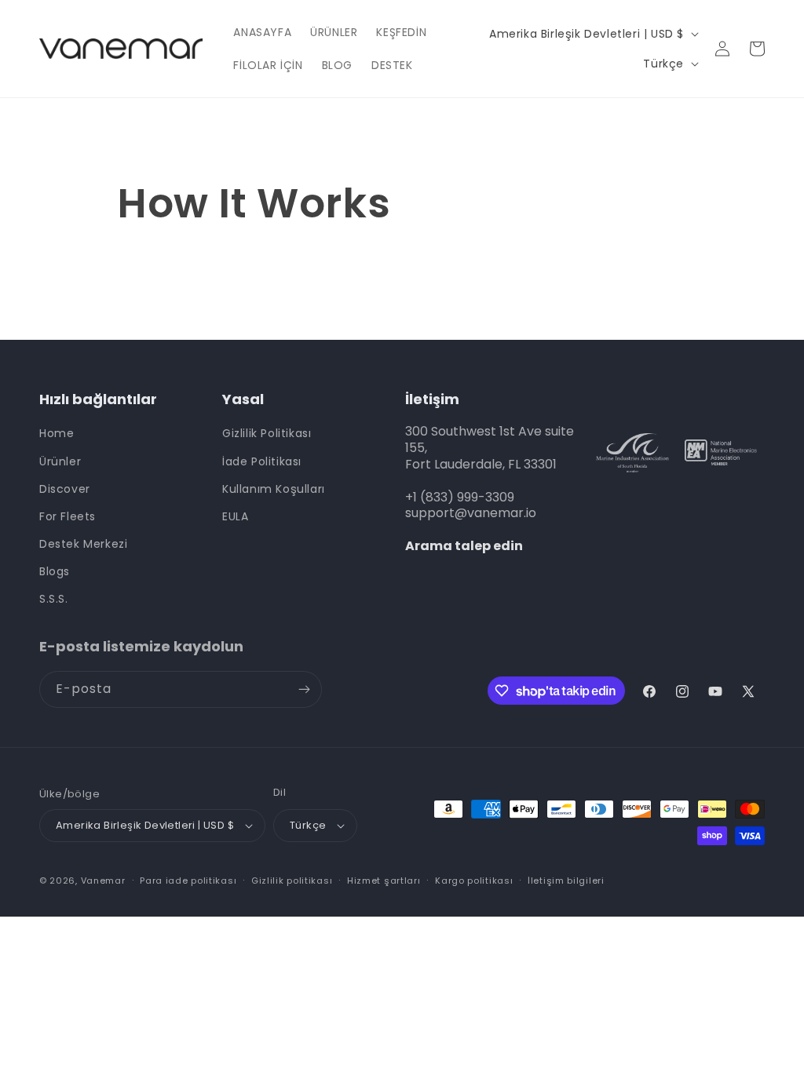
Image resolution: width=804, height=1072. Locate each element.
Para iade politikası (188, 880)
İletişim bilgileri (566, 880)
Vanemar (103, 880)
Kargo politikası (474, 880)
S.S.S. (53, 599)
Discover (64, 489)
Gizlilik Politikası (266, 433)
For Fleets (67, 516)
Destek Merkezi (83, 544)
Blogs (54, 571)
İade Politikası (262, 461)
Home (56, 433)
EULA (235, 516)
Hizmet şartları (384, 880)
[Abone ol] (304, 689)
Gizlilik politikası (291, 880)
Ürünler (60, 461)
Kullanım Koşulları (273, 489)
